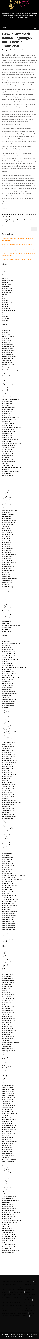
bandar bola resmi (8, 280)
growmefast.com (7, 792)
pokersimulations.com (9, 1077)
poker (4, 298)
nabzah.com (6, 413)
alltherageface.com (8, 1230)
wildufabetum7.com (8, 942)
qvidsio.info (5, 572)
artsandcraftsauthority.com (10, 1250)
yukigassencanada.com (9, 1053)
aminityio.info (6, 544)
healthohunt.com (7, 1121)
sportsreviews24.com (8, 786)
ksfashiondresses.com (9, 816)
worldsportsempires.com (10, 827)
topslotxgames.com (8, 387)
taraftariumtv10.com (8, 502)
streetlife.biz (6, 595)
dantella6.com (6, 391)
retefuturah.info (7, 1123)
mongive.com (6, 415)
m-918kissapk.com (8, 617)
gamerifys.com (6, 332)
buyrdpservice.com (8, 705)
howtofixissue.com (8, 358)
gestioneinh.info (7, 1151)
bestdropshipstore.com (9, 1030)
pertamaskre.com (7, 665)
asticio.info (5, 837)
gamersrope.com (7, 679)
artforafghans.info (7, 534)
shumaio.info (6, 574)
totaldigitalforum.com (8, 1216)
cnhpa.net (5, 821)
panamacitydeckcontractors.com (12, 486)
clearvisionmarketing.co (9, 1141)
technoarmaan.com (8, 1218)
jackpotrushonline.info (9, 673)
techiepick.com (6, 1176)
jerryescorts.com (7, 776)
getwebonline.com (8, 459)
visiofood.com (6, 1164)
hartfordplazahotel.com (9, 615)
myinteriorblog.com (8, 1172)
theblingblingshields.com (10, 760)
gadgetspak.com (7, 1065)
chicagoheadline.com (8, 962)
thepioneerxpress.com (9, 356)
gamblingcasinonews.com (10, 369)
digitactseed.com (7, 1038)
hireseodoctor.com (8, 1069)
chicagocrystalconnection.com (11, 625)
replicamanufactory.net (9, 1079)
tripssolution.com (7, 1048)
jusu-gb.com (6, 645)
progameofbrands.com (9, 373)
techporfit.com (6, 342)
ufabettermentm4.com (9, 915)
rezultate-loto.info (7, 1081)
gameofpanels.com (8, 429)
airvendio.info (6, 536)
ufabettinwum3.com (8, 921)
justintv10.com (6, 516)
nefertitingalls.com (8, 978)
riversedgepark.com (8, 970)
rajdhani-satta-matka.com (10, 439)
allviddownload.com (8, 365)
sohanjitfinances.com (8, 893)
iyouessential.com (7, 1008)
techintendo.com (7, 1026)
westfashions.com (7, 488)
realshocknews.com (8, 810)
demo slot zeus (7, 302)
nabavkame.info (7, 619)
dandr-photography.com (9, 510)
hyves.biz (5, 597)
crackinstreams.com (8, 1063)
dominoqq (5, 300)
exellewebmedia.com (8, 681)
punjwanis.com (6, 641)
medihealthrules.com (8, 1188)
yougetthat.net (6, 712)
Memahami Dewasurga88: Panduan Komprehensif (18, 250)
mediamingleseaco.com (9, 520)
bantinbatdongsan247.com (10, 659)
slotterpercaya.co (7, 889)
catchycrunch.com (8, 974)
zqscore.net (5, 833)
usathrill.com (6, 1190)
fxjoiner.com (6, 1226)
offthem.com (6, 338)
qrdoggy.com (6, 806)
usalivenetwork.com (8, 671)
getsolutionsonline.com (9, 419)
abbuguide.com (7, 1016)
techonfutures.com (8, 1182)
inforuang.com (6, 473)
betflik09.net (6, 988)
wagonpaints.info (7, 1137)
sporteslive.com (7, 758)
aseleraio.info (6, 835)
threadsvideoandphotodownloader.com (14, 667)
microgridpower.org (8, 865)
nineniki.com (6, 405)
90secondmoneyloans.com (10, 1042)
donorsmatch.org (7, 587)
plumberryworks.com (8, 877)
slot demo (5, 278)
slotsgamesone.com (8, 393)
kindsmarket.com (7, 476)
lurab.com (5, 1242)
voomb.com (5, 780)
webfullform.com (7, 362)
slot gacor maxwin (17, 1297)
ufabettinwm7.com (8, 919)
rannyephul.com (7, 496)
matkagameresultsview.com (11, 417)
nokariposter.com (7, 425)
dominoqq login (16, 1308)
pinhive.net (5, 601)
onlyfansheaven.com (8, 461)
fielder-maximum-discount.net (11, 467)
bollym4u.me (6, 605)
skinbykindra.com (7, 1228)
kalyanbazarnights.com (9, 397)
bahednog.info (6, 661)
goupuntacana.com (8, 968)
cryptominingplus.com (9, 728)
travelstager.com (7, 492)
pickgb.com (5, 812)
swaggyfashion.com (8, 500)
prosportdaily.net (7, 1153)
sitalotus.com (6, 823)
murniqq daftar (27, 1300)
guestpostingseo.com (9, 651)
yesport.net (5, 708)
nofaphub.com (6, 976)
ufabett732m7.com (8, 1162)
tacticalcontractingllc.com (10, 899)
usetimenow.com (7, 433)
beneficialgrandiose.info (9, 562)
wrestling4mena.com (8, 445)
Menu (5, 28)
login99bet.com (7, 956)
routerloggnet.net (7, 389)
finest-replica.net (7, 1149)
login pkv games (7, 284)
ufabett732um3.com (8, 1133)
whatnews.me (6, 1145)
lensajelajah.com (7, 986)
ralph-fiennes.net (7, 465)
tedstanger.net (6, 1131)
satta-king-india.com (8, 1051)
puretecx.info (6, 540)
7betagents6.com (7, 1059)
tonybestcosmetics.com (9, 1222)
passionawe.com (7, 873)
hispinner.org (6, 421)
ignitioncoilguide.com (8, 1244)
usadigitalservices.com (9, 451)
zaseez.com (6, 972)
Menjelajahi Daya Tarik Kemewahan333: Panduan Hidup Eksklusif (18, 239)
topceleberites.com (8, 1087)
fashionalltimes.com (8, 1214)
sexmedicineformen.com (10, 885)
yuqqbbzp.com (6, 1057)
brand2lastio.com (7, 449)
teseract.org (6, 1157)
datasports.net (6, 770)
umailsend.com (7, 695)
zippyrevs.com (6, 379)
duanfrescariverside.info (9, 1113)
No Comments (18, 50)
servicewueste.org (8, 377)
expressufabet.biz (7, 352)
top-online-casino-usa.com (10, 399)
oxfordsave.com (7, 718)
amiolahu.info (6, 546)
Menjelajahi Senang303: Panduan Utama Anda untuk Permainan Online (19, 254)
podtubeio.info (6, 568)
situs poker (5, 286)
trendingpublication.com (9, 911)
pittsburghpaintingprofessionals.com (13, 875)
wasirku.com (6, 526)
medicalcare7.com (8, 409)
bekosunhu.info (7, 560)
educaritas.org (6, 984)
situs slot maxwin (7, 270)
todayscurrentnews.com (9, 905)
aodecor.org (6, 584)
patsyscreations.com (8, 980)
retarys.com (6, 697)
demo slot (16, 1295)
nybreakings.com (7, 1198)
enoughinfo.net (7, 599)
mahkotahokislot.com (8, 794)
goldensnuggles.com (8, 701)
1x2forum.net (6, 954)
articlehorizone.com (8, 1055)
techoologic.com (7, 1184)
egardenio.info (6, 839)
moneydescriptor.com (9, 740)
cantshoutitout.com (8, 350)
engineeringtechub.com (9, 774)
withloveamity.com (8, 1010)
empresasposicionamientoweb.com (13, 1220)
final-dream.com (7, 1147)
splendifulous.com (7, 1083)
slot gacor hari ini (23, 1284)
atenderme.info (7, 556)
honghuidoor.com (7, 401)
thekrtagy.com (6, 1202)
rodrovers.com (6, 1046)
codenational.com (7, 1232)
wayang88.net (6, 1103)
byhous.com (6, 613)
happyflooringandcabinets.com (11, 802)
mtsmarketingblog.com (9, 522)
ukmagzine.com (7, 687)
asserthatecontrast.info (9, 554)
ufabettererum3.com (8, 913)
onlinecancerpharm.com (9, 796)
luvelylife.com (6, 478)
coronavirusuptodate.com (10, 1061)
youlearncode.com (8, 1012)
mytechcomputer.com (9, 1246)
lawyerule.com (6, 518)
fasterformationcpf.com (9, 699)
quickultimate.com (7, 881)
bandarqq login (22, 1302)
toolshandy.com (7, 490)
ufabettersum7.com (8, 917)
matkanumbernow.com (9, 381)
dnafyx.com (5, 1004)
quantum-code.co (7, 1143)
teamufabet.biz (6, 360)
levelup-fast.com (7, 1073)
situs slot (25, 1295)
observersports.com (8, 726)
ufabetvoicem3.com (8, 1099)
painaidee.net (6, 744)
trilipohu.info (6, 629)
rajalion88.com (6, 966)
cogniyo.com (6, 855)
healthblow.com (7, 435)
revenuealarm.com (8, 1240)
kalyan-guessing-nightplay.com (12, 427)
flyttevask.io (5, 611)
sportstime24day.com (9, 756)
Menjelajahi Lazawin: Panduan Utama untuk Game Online (18, 245)
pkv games (5, 318)
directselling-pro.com (8, 1238)
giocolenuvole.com (8, 1006)
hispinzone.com (7, 395)
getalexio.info (6, 843)
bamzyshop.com (7, 1178)
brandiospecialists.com (9, 407)
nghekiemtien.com (8, 524)
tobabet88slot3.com (8, 903)
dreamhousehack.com (9, 1208)
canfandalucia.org (7, 1194)
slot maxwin (6, 1297)
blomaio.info (6, 564)
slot (7, 208)
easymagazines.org (8, 857)
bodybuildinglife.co (8, 804)
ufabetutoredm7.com (8, 932)
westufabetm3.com (8, 938)
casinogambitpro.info (8, 653)
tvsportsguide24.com (8, 784)
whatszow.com (6, 1022)
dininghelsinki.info (7, 1111)
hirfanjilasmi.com (7, 859)
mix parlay (17, 1313)
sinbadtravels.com (8, 685)
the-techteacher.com (8, 1210)
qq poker (25, 1313)
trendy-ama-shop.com (9, 1159)
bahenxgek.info (7, 663)
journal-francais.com (8, 514)
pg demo (5, 272)
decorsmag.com (7, 367)
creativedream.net (8, 455)
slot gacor (12, 1289)
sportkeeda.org (7, 849)
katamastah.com (7, 831)
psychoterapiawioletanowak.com (12, 879)
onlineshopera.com (8, 994)
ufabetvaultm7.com (8, 1095)
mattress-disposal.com (9, 800)
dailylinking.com (7, 1002)
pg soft (5, 1289)
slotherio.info (6, 576)
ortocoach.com (6, 871)
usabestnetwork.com (8, 691)
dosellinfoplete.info (8, 566)
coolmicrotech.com (8, 1206)
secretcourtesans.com (9, 958)
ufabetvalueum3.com (8, 1093)
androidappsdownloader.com (11, 431)
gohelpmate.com (7, 437)
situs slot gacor (18, 1287)
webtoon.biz (6, 748)
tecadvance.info (7, 542)
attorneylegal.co (7, 778)
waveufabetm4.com (8, 1101)
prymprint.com (6, 847)
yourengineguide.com (9, 1196)
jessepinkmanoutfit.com (9, 693)
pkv (3, 276)
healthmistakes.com (8, 814)
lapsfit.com (5, 1071)
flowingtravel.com (7, 403)
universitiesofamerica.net (10, 371)
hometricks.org (6, 861)
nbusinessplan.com (8, 346)
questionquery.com (8, 504)
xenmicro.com (6, 992)
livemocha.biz (6, 593)
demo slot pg (6, 308)
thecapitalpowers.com (9, 901)
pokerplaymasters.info (9, 655)
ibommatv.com (6, 340)
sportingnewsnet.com (9, 754)
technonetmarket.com (9, 1129)
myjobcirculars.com (8, 383)
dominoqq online (7, 288)
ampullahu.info (6, 550)
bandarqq (5, 282)
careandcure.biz (7, 853)
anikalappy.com (7, 1109)
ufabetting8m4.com (8, 1089)
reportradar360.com (8, 498)
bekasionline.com (7, 344)
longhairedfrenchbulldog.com (11, 732)
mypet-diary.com (7, 482)
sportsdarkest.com (8, 746)
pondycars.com (7, 1180)
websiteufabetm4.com (9, 1105)
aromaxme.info (7, 552)
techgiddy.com (6, 669)
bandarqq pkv (7, 1316)
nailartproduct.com (8, 1036)
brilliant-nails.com (7, 508)
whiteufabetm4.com (8, 1107)
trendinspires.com (7, 494)
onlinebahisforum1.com (9, 960)
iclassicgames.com (8, 720)
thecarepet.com (7, 647)
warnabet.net (6, 603)
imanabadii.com (7, 627)
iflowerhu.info (6, 623)
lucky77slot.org (7, 790)
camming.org (6, 964)
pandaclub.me (6, 609)
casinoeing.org (6, 591)
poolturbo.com (6, 530)
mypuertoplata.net (8, 354)
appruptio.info (6, 631)
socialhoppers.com (8, 453)
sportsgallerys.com (8, 766)
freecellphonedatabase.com (11, 677)
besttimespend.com (8, 851)
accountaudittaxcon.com (9, 845)
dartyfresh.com (7, 996)
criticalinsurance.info (8, 423)
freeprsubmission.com (9, 1168)
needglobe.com (7, 869)
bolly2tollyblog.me (7, 607)
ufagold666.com (7, 1170)
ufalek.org (5, 798)
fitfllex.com (5, 469)
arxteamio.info (6, 841)
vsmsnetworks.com (8, 336)
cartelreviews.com (7, 1032)
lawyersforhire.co (7, 734)
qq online (5, 274)
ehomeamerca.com (8, 1024)
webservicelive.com (8, 1252)
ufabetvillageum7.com (9, 1097)
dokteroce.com (6, 512)
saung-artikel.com (7, 722)
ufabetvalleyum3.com (9, 934)
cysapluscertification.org (9, 578)
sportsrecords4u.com (8, 1085)
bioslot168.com (7, 1248)
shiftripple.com (6, 887)
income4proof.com (8, 982)
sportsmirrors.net (7, 768)
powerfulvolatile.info (8, 570)
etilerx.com (5, 1115)
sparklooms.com (7, 897)
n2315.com (5, 457)
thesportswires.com (8, 750)
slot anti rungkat (30, 1287)
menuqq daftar (15, 1300)
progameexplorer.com (9, 1234)
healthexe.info (6, 538)
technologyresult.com (9, 1018)
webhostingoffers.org (8, 1020)
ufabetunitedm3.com (8, 923)
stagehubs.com (7, 952)
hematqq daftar (7, 1302)
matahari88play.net (8, 738)
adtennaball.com (7, 411)
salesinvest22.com (8, 1155)
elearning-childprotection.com (11, 443)
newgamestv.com (7, 764)
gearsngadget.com (8, 1067)
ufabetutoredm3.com (8, 930)
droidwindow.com (7, 1166)
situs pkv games (28, 1308)
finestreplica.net (7, 1117)
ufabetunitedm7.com (8, 925)
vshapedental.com (8, 1192)
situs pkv (5, 294)
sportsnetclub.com (8, 714)
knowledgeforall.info (8, 447)
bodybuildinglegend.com (9, 506)
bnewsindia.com (7, 1174)
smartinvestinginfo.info (9, 1125)
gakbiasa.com (6, 621)
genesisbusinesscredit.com (10, 471)
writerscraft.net (6, 441)
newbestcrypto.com (8, 716)
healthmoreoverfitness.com (10, 385)
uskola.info (5, 1135)
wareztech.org (6, 689)
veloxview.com (6, 936)
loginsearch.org (7, 582)
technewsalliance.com (9, 1127)
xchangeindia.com (8, 1204)
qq (3, 312)
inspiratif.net (6, 334)
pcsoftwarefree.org (8, 1000)
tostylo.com (5, 710)
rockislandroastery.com (9, 1236)
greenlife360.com (7, 348)
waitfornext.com (7, 1139)
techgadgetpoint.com (8, 782)
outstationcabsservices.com (11, 1200)
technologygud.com (8, 808)
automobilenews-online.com (11, 1212)
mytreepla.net (6, 1075)
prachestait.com (7, 532)
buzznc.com (6, 1224)
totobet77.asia (6, 907)
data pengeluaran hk (8, 310)
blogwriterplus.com (8, 649)
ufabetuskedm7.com (8, 927)
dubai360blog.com (8, 788)
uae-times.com (6, 330)
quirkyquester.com (8, 883)
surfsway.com (6, 1034)
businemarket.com (8, 736)
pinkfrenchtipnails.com (9, 762)
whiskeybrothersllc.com (9, 940)
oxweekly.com (6, 484)
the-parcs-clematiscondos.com (11, 643)
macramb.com (6, 480)
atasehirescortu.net (8, 772)
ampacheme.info (7, 548)
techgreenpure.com (8, 1028)
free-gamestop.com (8, 683)
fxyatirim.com (6, 1014)
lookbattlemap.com (8, 703)
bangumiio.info (6, 558)
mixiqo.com (5, 867)
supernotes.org (7, 825)
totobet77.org (6, 909)
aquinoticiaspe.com (8, 730)
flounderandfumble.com (9, 1119)
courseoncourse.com (8, 657)
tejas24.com (6, 528)
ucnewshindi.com (7, 675)
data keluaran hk (7, 292)
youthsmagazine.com (9, 742)
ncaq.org (5, 990)
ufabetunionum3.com (8, 1091)
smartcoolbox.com (8, 891)
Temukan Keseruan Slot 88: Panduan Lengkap (17, 259)
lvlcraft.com (5, 1040)
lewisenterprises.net (8, 998)
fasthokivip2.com (7, 724)
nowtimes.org (6, 589)
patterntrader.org (7, 819)
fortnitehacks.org (7, 580)
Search (4, 226)
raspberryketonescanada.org (11, 1186)
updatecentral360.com (9, 829)
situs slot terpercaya (23, 1289)
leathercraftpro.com (8, 863)
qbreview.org (6, 375)
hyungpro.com (6, 752)
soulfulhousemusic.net (9, 895)
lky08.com (5, 463)
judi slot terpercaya (8, 290)
